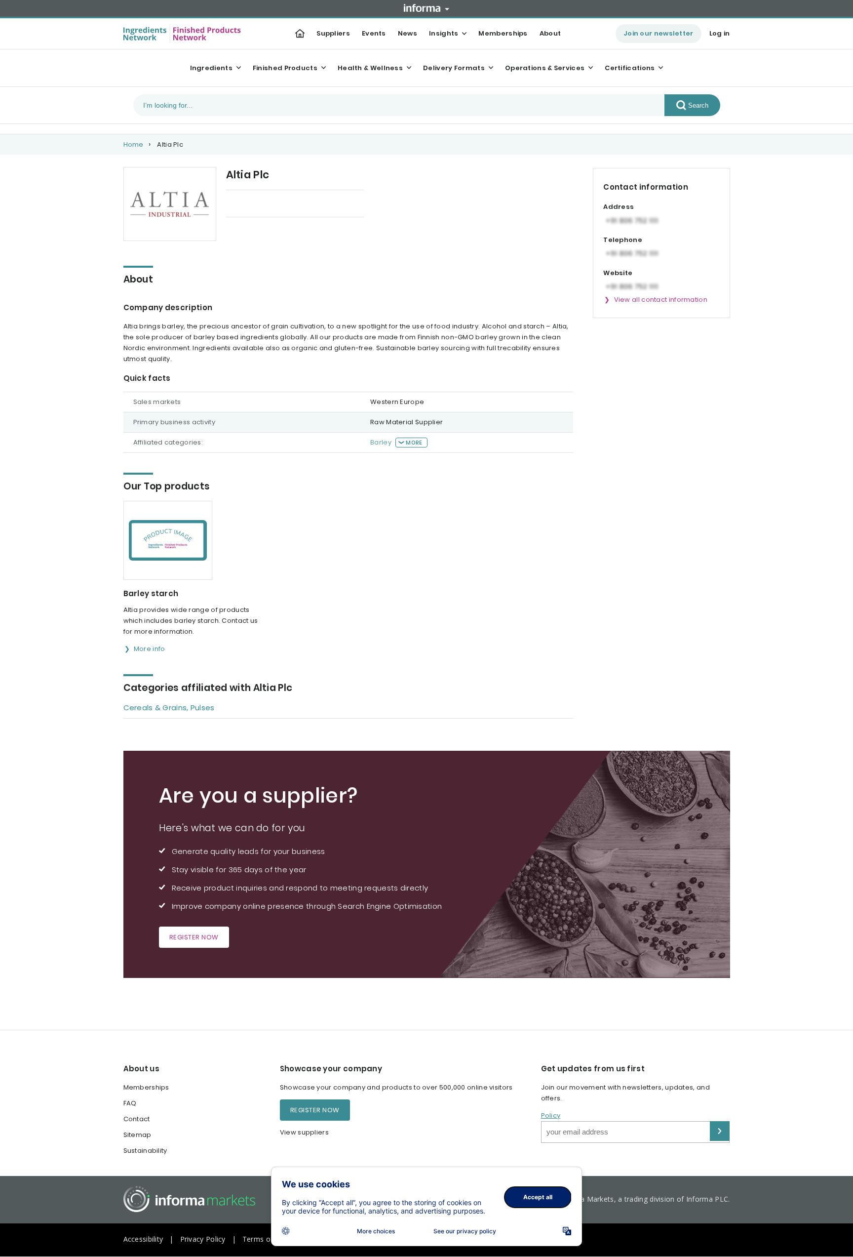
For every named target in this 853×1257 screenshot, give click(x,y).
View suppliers (304, 1132)
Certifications (630, 68)
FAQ (130, 1103)
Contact (136, 1119)
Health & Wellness (370, 68)
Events (374, 33)
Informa (426, 8)
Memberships (502, 33)
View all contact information (660, 299)
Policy (551, 1115)
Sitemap (137, 1134)
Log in (719, 33)
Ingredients (211, 68)
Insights (443, 33)
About (550, 33)
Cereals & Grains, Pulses (169, 707)
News (407, 33)
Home (133, 144)
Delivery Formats (454, 68)
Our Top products (255, 204)
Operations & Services (544, 68)
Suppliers (333, 33)
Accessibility (143, 1239)
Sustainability (145, 1150)
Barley (380, 442)
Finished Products (285, 68)
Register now (194, 937)
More (414, 442)
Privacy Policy (203, 1239)
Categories (325, 204)
